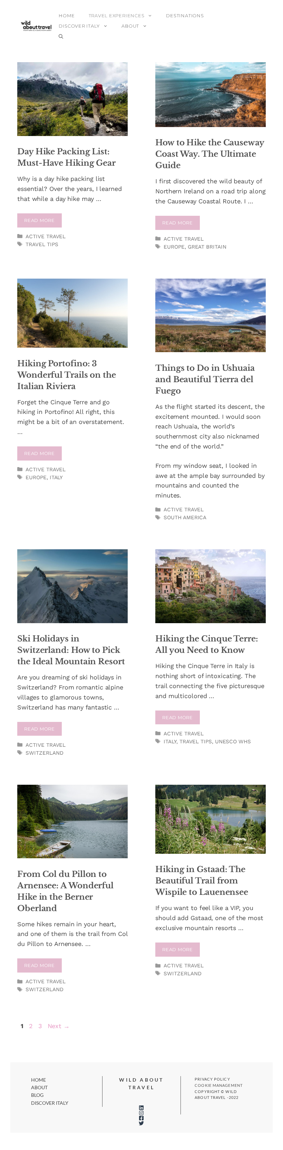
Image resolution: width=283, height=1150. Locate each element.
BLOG (37, 1095)
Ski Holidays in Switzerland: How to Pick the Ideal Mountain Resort (71, 650)
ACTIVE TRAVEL (46, 236)
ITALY (56, 477)
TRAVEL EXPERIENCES (117, 15)
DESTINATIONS (185, 15)
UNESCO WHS (233, 741)
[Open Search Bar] (61, 36)
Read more (39, 220)
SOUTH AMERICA (185, 517)
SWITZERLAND (44, 753)
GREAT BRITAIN (207, 247)
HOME (67, 15)
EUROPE (174, 247)
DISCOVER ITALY (79, 26)
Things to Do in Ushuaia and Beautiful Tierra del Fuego (205, 379)
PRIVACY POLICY (212, 1079)
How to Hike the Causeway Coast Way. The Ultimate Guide (209, 154)
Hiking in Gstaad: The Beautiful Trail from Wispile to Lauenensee (201, 880)
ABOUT (130, 26)
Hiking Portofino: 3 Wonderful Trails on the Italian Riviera (66, 375)
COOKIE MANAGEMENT (219, 1085)
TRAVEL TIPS (42, 244)
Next (59, 1026)
